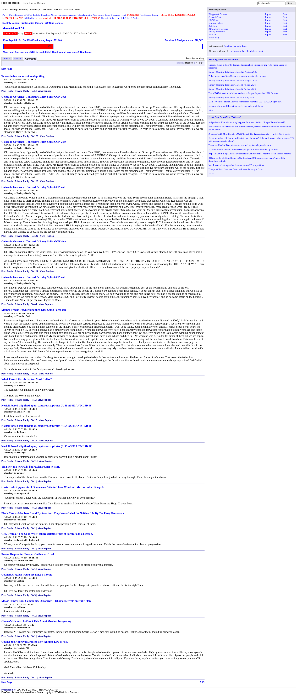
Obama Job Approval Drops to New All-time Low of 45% (34, 641)
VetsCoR (212, 34)
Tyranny (156, 15)
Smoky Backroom (216, 31)
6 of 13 (31, 625)
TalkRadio (29, 18)
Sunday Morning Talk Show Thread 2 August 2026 (232, 89)
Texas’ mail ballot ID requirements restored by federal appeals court (239, 145)
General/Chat (214, 17)
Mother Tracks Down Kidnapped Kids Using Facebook (33, 309)
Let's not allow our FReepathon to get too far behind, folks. (235, 106)
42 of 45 (33, 470)
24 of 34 (33, 578)
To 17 (34, 420)
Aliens (54, 15)
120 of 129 (33, 280)
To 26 (34, 373)
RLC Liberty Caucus (218, 29)
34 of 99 (30, 313)
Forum (24, 3)
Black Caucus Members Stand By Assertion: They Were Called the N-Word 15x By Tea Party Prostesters (62, 513)
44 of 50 (33, 490)
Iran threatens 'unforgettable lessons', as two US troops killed (236, 165)
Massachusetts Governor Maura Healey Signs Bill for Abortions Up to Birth (243, 149)
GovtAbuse (145, 15)
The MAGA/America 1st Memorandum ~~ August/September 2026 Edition (243, 93)
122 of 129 (34, 245)
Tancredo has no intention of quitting (23, 76)
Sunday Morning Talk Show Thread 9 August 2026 (232, 84)
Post (285, 14)
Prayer (5, 15)
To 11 (34, 461)
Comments (30, 59)
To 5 (33, 91)
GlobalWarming (85, 15)
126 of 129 (33, 100)
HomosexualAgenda (67, 15)
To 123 (34, 136)
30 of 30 (33, 409)
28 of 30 (33, 449)
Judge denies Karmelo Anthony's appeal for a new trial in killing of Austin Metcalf (246, 122)
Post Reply (7, 91)
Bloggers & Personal (218, 14)
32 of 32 (32, 79)
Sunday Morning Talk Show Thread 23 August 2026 (232, 72)
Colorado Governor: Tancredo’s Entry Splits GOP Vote (33, 96)
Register (41, 3)
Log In (32, 3)
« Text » (200, 62)
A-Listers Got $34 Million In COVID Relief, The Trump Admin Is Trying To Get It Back (249, 134)
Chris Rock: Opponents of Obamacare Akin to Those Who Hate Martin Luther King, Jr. (52, 487)
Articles (6, 58)
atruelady (9, 82)
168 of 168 (33, 382)
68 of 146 (33, 557)
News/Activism (215, 23)
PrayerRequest (16, 15)
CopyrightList (107, 18)
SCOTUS (28, 15)
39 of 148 (32, 645)
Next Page (6, 68)
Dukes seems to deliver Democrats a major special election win (237, 76)
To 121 (34, 271)
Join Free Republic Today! (236, 46)
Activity (17, 58)
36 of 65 (33, 537)
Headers (189, 62)
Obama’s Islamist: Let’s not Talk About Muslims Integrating (36, 621)
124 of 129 (33, 190)
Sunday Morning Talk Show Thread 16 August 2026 (232, 80)
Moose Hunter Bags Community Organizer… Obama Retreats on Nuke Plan (46, 600)
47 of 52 (33, 517)
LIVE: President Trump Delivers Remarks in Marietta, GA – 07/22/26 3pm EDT (245, 101)
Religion (212, 26)
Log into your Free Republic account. (246, 51)
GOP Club (213, 20)
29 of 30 (33, 429)
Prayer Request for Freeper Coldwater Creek (28, 554)
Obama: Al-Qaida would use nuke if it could (26, 574)
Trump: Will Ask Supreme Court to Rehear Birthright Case (235, 169)
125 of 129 (33, 145)
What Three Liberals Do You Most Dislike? (26, 379)
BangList (45, 15)
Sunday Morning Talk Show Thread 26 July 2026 (231, 97)
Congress (115, 15)
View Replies (44, 91)
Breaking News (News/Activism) (223, 59)
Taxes (107, 15)
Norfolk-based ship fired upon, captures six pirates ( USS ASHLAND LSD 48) (46, 405)
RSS (202, 682)
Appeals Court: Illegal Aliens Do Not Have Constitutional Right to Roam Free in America (249, 153)
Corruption (98, 15)
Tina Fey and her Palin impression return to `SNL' (30, 466)
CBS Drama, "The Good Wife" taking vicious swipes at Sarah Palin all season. (47, 533)
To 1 (33, 400)
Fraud (123, 15)
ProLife (36, 15)
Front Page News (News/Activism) (224, 117)
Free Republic (10, 2)
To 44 (34, 304)
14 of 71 (32, 604)
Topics (268, 14)
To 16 (34, 440)
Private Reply (22, 91)
